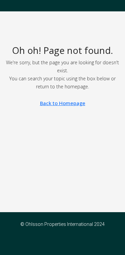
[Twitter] (68, 243)
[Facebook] (57, 243)
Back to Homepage (62, 103)
